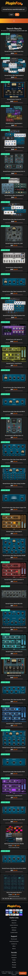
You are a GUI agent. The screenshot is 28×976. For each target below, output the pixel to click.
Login (11, 14)
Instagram (14, 957)
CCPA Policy (17, 973)
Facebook (14, 955)
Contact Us (14, 943)
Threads (14, 964)
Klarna (14, 948)
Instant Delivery (14, 925)
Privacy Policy (18, 971)
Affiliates (14, 930)
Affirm (13, 946)
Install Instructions (14, 941)
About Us (14, 922)
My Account (14, 939)
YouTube (14, 967)
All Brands (14, 920)
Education (14, 927)
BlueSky (14, 962)
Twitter (14, 960)
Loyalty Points (13, 932)
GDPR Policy (10, 973)
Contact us (22, 973)
